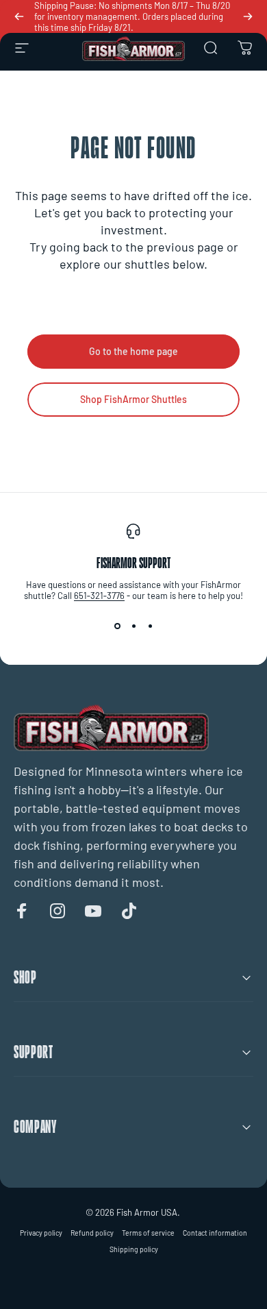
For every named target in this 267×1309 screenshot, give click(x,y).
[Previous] (19, 16)
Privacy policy (41, 1233)
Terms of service (148, 1233)
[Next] (248, 16)
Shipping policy (134, 1249)
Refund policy (92, 1233)
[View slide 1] (117, 625)
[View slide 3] (150, 625)
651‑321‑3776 (99, 595)
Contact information (215, 1233)
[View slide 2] (133, 625)
